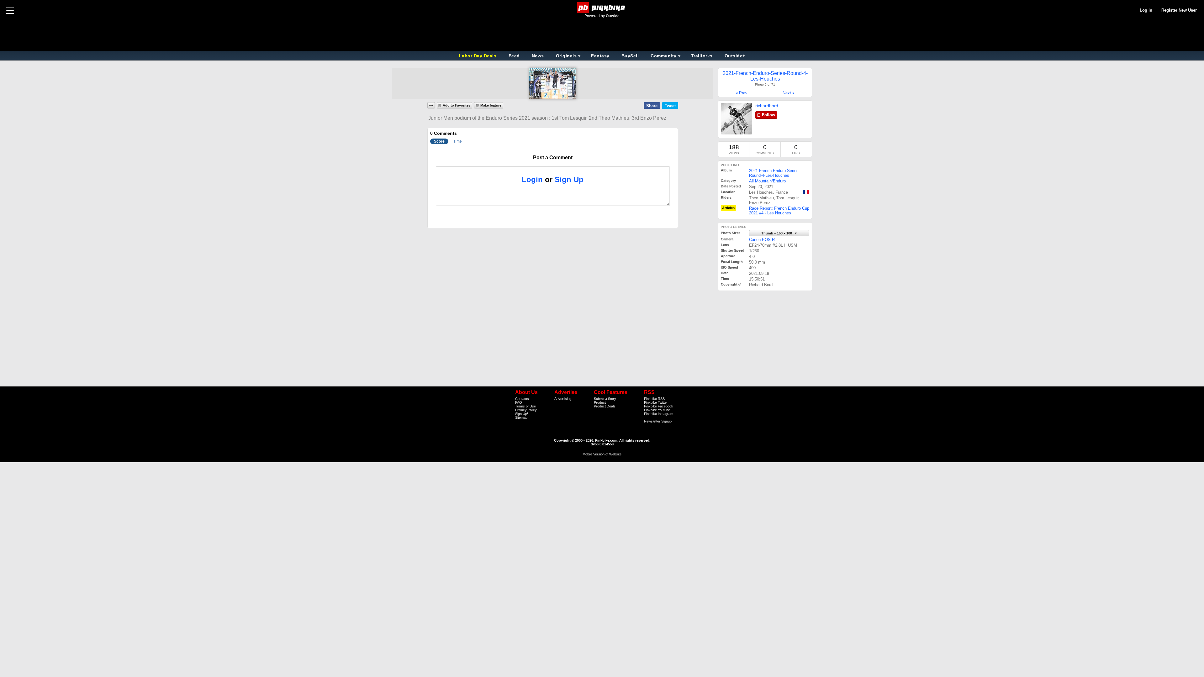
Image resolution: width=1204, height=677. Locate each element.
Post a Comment (553, 157)
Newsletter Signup (658, 421)
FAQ (518, 402)
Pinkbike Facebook (658, 406)
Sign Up (569, 179)
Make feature (490, 105)
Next (787, 93)
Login (532, 179)
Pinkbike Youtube (657, 410)
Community (664, 55)
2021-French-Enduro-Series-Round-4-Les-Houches (774, 173)
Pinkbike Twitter (656, 402)
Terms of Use (525, 406)
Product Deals (604, 406)
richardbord (766, 105)
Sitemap (521, 417)
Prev (743, 93)
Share (651, 105)
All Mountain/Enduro (767, 181)
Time (457, 141)
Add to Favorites (456, 105)
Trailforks (702, 55)
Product (600, 402)
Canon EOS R (762, 239)
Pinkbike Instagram (658, 414)
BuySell (630, 55)
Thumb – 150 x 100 (777, 233)
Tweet (670, 105)
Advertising (562, 399)
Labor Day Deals (478, 55)
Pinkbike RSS (654, 399)
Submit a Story (605, 399)
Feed (514, 55)
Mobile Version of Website (602, 454)
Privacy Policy (526, 410)
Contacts (522, 399)
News (538, 55)
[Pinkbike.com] (602, 7)
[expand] (431, 105)
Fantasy (600, 55)
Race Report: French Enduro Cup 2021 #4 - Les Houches (779, 210)
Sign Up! (521, 414)
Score (439, 141)
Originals (566, 55)
